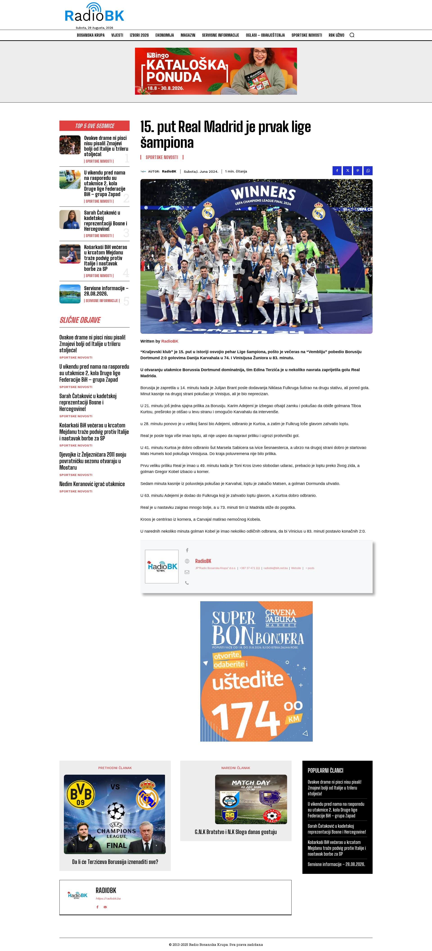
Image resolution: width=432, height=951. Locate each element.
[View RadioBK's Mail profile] (187, 572)
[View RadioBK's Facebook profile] (187, 550)
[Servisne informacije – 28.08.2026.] (70, 294)
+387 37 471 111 (250, 568)
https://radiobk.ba (108, 898)
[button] (351, 34)
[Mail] (105, 906)
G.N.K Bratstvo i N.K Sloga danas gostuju (236, 832)
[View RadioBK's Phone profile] (187, 583)
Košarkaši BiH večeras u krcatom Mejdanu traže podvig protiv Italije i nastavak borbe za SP (105, 258)
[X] (347, 170)
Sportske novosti (99, 161)
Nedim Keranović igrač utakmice (92, 484)
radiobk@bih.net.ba (276, 568)
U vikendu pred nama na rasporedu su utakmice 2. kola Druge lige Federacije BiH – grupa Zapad (104, 183)
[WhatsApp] (368, 170)
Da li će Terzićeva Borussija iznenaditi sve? (115, 862)
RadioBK (169, 171)
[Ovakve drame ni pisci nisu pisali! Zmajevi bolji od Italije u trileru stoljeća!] (70, 144)
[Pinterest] (357, 170)
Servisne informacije (102, 301)
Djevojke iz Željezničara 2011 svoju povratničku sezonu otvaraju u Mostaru (92, 461)
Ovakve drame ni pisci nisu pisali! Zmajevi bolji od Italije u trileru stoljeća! (106, 146)
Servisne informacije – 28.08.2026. (106, 291)
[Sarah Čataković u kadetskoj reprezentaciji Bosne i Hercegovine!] (70, 219)
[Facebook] (337, 170)
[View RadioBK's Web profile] (187, 561)
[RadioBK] (144, 171)
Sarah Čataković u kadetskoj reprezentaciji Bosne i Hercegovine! (105, 221)
